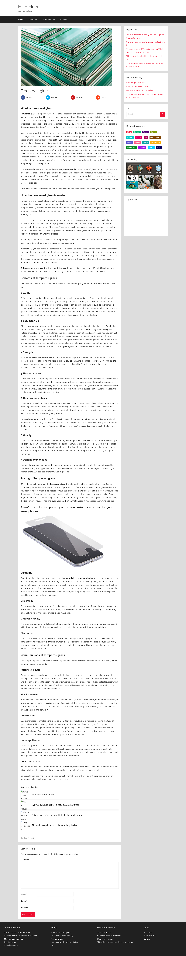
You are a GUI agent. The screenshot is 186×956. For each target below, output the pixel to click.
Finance (130, 137)
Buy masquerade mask (136, 82)
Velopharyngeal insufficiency (109, 936)
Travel (159, 148)
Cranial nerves (10, 942)
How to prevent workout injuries (64, 942)
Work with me (49, 19)
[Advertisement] (145, 218)
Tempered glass (104, 932)
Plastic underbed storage (137, 86)
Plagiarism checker (105, 939)
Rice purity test (57, 939)
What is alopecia (11, 945)
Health (129, 142)
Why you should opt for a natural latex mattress (55, 805)
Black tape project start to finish (139, 90)
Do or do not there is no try (62, 936)
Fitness (138, 137)
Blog (25, 838)
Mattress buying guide (13, 939)
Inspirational (155, 142)
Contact (63, 19)
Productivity (131, 148)
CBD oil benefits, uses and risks (17, 932)
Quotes (151, 148)
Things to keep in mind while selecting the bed (55, 825)
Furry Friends (155, 137)
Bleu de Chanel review (43, 794)
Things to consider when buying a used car (115, 942)
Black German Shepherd (61, 932)
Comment (25, 859)
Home (20, 19)
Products (31, 838)
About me (33, 19)
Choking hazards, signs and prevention (20, 936)
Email (24, 901)
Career (145, 132)
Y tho (53, 945)
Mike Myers (29, 6)
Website (24, 908)
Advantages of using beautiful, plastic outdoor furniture (59, 815)
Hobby (137, 142)
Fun (145, 137)
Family (153, 132)
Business (137, 132)
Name (24, 894)
